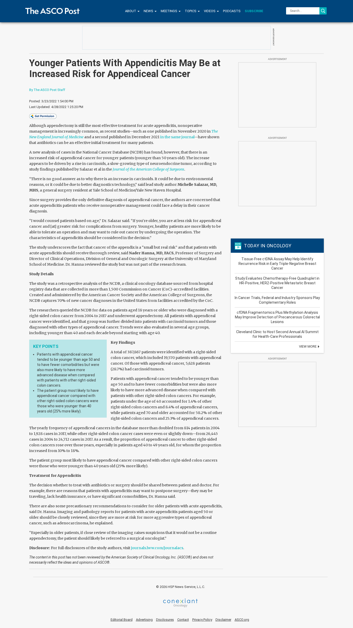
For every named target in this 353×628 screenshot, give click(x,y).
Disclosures (165, 620)
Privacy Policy (202, 620)
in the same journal (177, 137)
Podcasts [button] (232, 11)
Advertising (144, 620)
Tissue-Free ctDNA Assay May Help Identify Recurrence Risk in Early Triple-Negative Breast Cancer (277, 263)
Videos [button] (210, 11)
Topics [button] (191, 11)
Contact (183, 620)
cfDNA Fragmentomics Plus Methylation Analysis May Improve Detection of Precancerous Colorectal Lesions (277, 317)
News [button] (149, 11)
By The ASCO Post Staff (47, 90)
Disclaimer (223, 620)
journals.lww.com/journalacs (157, 548)
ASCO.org (242, 620)
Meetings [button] (169, 11)
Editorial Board (122, 620)
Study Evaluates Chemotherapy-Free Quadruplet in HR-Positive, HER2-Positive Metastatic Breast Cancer (277, 283)
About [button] (131, 11)
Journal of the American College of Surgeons (148, 169)
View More (308, 346)
